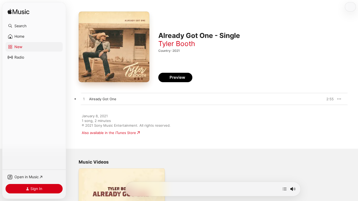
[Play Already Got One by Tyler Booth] (84, 99)
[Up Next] (284, 189)
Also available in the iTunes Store (109, 133)
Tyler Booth (176, 44)
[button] (34, 25)
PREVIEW (328, 98)
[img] (18, 12)
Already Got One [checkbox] (102, 99)
